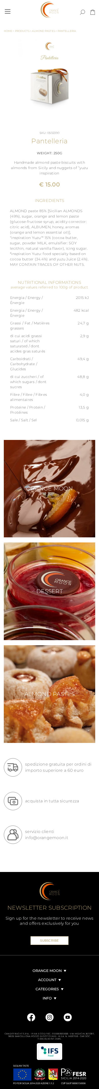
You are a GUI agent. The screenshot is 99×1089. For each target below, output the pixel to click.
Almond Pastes (44, 31)
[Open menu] (7, 11)
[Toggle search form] (82, 12)
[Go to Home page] (49, 10)
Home (9, 31)
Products (23, 31)
